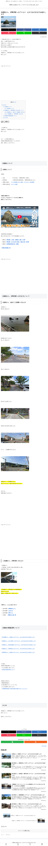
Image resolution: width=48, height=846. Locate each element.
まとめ (5, 117)
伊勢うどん (10, 612)
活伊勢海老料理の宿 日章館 (12, 244)
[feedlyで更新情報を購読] (12, 742)
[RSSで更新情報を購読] (35, 742)
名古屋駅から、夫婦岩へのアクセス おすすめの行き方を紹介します (18, 637)
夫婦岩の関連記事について (10, 115)
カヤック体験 (14, 184)
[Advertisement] (24, 81)
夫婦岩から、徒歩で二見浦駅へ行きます (15, 112)
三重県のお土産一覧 (12, 614)
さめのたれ (10, 610)
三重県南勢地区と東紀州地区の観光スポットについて (14, 688)
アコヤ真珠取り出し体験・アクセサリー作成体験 (22, 182)
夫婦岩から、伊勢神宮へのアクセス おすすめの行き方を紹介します (18, 648)
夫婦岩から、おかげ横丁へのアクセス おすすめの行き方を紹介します (19, 641)
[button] (39, 33)
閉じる (14, 102)
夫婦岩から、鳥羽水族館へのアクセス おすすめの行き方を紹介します (19, 644)
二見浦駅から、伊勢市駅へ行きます (14, 113)
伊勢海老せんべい (12, 608)
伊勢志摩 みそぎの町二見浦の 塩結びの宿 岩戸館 (17, 241)
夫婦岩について (7, 106)
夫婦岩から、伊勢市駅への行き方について (13, 110)
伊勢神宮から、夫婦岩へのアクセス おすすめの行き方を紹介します (18, 652)
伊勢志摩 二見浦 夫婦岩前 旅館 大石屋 (15, 239)
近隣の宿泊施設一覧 (6, 247)
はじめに (4, 104)
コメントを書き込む (24, 830)
